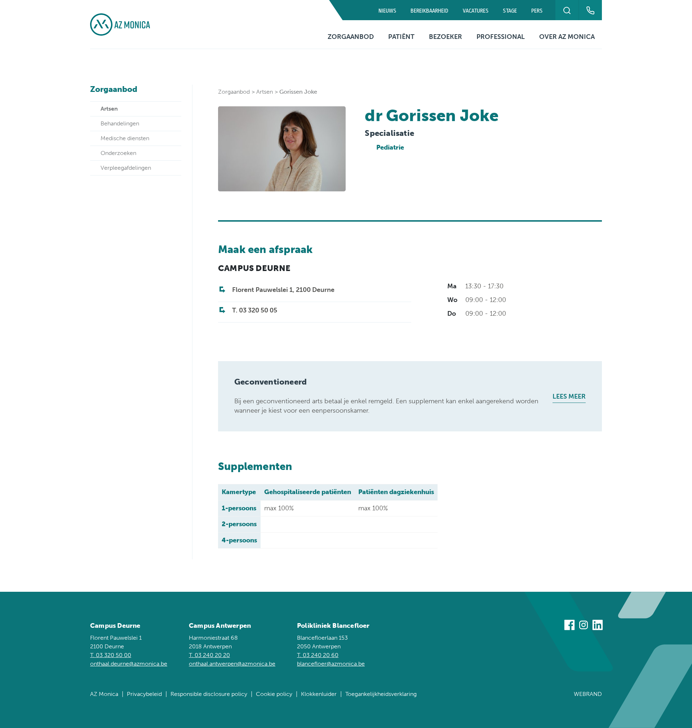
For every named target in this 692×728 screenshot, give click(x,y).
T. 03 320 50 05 (254, 310)
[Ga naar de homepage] (120, 24)
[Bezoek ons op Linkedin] (597, 626)
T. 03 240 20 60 (317, 655)
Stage (510, 10)
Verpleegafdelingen (126, 167)
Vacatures (475, 10)
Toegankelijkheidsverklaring (381, 694)
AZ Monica (104, 694)
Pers (536, 10)
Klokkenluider (319, 694)
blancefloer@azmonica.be (331, 663)
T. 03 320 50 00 (110, 655)
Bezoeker (445, 37)
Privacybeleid (144, 694)
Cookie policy (274, 694)
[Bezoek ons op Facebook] (569, 626)
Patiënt (401, 37)
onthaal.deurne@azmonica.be (128, 663)
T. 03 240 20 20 (209, 655)
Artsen (109, 108)
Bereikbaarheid (429, 10)
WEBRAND (588, 694)
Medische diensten (125, 138)
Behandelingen (120, 123)
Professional (500, 37)
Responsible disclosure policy (208, 694)
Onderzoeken (118, 153)
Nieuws (387, 10)
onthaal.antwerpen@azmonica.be (232, 663)
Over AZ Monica (567, 37)
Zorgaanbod (351, 37)
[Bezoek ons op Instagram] (583, 626)
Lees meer (569, 396)
